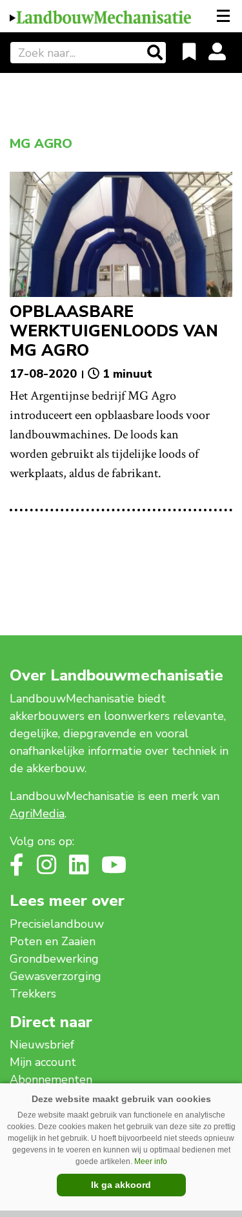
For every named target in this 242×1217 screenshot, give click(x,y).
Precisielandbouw (57, 924)
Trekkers (33, 993)
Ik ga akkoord (121, 1185)
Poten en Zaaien (53, 941)
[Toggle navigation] (224, 16)
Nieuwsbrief (42, 1044)
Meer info (150, 1161)
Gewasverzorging (55, 976)
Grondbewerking (54, 958)
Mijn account (43, 1062)
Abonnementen (51, 1079)
